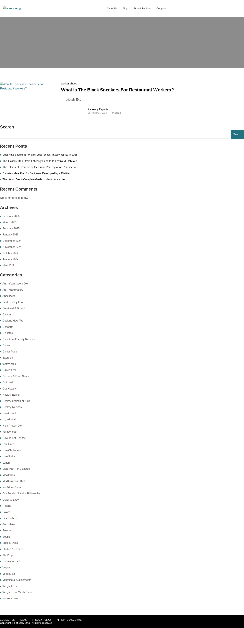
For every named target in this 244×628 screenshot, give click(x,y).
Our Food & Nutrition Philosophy (21, 493)
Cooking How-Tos (13, 320)
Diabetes (8, 332)
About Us (112, 8)
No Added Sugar (12, 487)
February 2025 (11, 228)
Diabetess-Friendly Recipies (19, 339)
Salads (7, 511)
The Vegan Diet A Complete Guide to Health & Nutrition (34, 179)
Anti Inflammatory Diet (15, 283)
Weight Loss (10, 586)
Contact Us (7, 620)
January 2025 (10, 234)
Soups (6, 536)
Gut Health (9, 382)
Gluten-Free (9, 369)
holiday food (9, 431)
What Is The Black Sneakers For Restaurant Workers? (117, 90)
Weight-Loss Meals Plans (17, 592)
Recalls (7, 505)
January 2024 (10, 259)
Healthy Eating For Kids (16, 400)
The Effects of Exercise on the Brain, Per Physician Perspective (40, 167)
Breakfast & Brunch (14, 308)
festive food (9, 363)
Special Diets (10, 542)
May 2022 (8, 265)
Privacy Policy (41, 620)
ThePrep (8, 555)
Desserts (8, 326)
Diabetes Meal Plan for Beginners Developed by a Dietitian (36, 173)
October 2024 (10, 253)
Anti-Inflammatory (13, 289)
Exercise (8, 357)
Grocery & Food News (16, 376)
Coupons (161, 8)
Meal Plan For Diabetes (16, 468)
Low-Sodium (10, 456)
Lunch (6, 462)
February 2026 (11, 216)
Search (7, 127)
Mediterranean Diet (14, 481)
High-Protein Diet (12, 425)
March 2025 (9, 222)
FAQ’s (23, 620)
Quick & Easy (11, 499)
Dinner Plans (10, 351)
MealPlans (9, 474)
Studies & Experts (13, 549)
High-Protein (10, 419)
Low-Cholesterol (12, 450)
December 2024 (12, 240)
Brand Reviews (142, 8)
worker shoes (69, 83)
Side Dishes (10, 518)
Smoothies (9, 524)
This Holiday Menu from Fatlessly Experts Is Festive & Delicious (40, 160)
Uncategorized (11, 561)
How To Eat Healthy (14, 437)
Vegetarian (9, 573)
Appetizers (9, 295)
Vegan (6, 567)
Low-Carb (8, 444)
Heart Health (10, 413)
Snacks (7, 530)
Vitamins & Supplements (17, 579)
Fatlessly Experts (98, 109)
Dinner (6, 345)
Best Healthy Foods (14, 302)
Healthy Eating (11, 394)
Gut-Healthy (10, 388)
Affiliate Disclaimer (70, 620)
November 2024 (12, 246)
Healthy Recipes (12, 406)
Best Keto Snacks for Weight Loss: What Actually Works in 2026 (40, 154)
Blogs (126, 8)
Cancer (7, 314)
